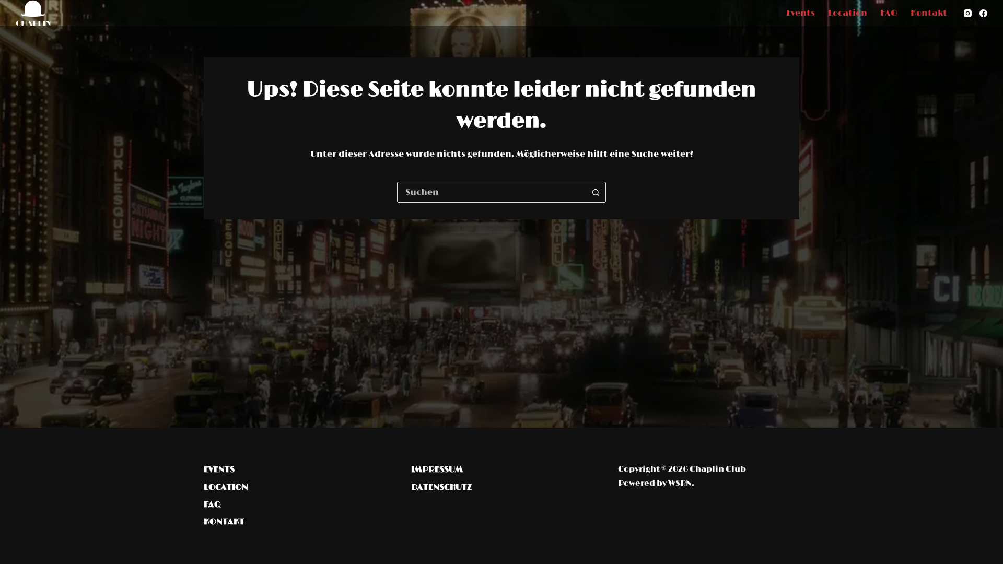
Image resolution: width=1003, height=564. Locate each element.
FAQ (888, 13)
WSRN (680, 483)
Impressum (437, 469)
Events (800, 13)
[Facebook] (983, 13)
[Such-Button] (595, 192)
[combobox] (492, 192)
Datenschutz (441, 487)
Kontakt (929, 13)
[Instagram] (968, 13)
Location (847, 13)
